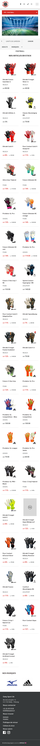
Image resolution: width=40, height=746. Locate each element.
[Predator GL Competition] (30, 410)
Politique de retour (9, 725)
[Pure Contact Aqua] (30, 616)
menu (37, 4)
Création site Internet (20, 743)
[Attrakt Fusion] (10, 583)
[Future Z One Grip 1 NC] (10, 276)
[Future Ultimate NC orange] (30, 209)
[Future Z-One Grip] (10, 377)
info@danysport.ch (9, 710)
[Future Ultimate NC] (30, 176)
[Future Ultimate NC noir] (10, 243)
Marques (15, 47)
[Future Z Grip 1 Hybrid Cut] (10, 616)
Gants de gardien (13, 41)
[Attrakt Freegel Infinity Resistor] (30, 549)
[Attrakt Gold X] (10, 142)
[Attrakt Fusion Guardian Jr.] (10, 75)
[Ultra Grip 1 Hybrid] (10, 176)
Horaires (5, 719)
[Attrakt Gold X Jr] (30, 343)
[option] (12, 683)
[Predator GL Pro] (10, 209)
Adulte (5, 47)
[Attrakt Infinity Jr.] (10, 109)
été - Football (9, 12)
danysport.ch (9, 4)
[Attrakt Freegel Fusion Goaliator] (10, 343)
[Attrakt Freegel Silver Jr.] (30, 75)
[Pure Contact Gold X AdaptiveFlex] (10, 310)
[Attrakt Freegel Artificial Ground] (10, 650)
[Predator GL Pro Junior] (30, 444)
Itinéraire (5, 717)
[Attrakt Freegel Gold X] (10, 511)
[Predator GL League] (10, 444)
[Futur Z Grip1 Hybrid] (30, 477)
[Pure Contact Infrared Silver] (10, 549)
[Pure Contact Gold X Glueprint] (30, 142)
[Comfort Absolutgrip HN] (30, 583)
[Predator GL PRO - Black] (10, 477)
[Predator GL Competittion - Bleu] (10, 410)
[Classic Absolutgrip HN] (30, 109)
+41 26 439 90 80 (8, 708)
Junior (30, 41)
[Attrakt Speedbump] (30, 310)
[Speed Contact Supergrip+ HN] (30, 276)
